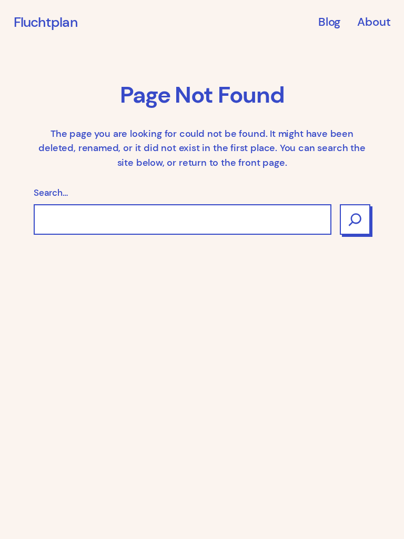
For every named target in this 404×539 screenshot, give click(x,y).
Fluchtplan (45, 22)
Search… (51, 192)
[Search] (355, 219)
